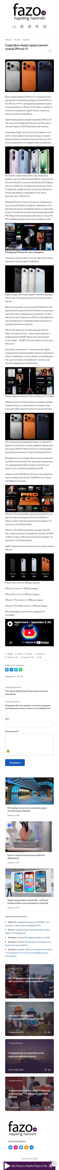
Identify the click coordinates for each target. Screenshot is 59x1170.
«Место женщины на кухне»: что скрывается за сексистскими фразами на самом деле (28, 952)
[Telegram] (32, 1147)
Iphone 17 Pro (29, 657)
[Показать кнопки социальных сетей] (22, 26)
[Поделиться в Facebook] (7, 669)
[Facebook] (10, 1147)
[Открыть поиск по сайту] (37, 26)
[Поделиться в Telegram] (11, 669)
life (40, 657)
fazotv (20, 654)
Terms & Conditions (17, 1141)
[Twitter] (21, 1147)
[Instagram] (16, 1147)
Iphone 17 (41, 654)
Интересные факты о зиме (37, 937)
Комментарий (12, 731)
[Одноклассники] (26, 1147)
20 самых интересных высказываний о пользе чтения (26, 1017)
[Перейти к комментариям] (54, 1164)
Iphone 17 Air (13, 657)
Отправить (14, 762)
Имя (7, 718)
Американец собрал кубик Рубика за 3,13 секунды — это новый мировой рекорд (29, 1093)
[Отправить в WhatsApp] (20, 669)
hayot (30, 654)
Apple (10, 654)
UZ (14, 26)
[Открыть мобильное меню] (44, 26)
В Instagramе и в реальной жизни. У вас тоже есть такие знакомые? (29, 979)
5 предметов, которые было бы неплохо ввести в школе (26, 1054)
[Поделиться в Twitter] (16, 669)
